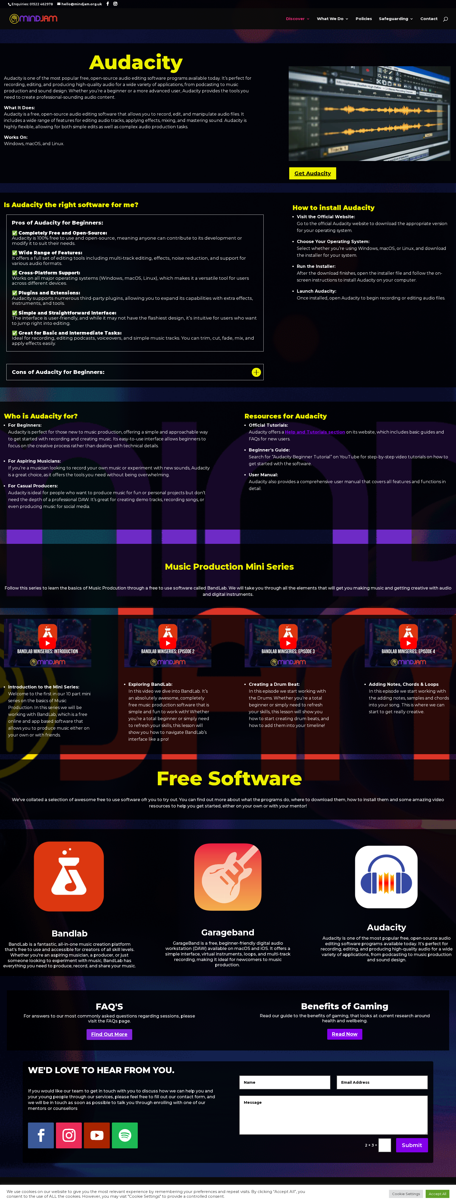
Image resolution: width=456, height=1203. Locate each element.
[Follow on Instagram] (69, 1135)
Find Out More (109, 1034)
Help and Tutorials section (315, 432)
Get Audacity (312, 173)
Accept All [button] (437, 1194)
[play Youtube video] (47, 643)
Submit (412, 1145)
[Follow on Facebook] (41, 1135)
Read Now (345, 1034)
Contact (429, 19)
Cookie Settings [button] (406, 1194)
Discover (295, 19)
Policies (364, 19)
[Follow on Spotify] (125, 1135)
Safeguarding (393, 19)
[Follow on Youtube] (97, 1135)
